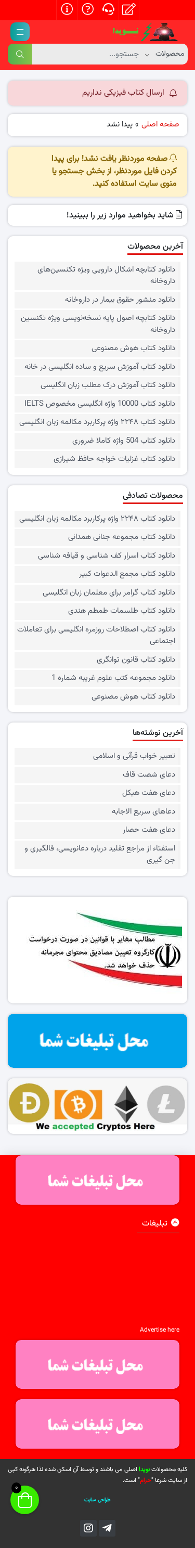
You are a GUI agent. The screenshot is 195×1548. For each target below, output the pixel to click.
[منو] (20, 31)
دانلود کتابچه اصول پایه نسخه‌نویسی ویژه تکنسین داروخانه (98, 324)
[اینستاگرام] (88, 1528)
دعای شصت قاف (149, 775)
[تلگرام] (107, 1528)
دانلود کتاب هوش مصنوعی (133, 348)
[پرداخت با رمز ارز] (97, 1106)
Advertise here (159, 1330)
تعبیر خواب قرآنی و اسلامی (134, 756)
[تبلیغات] (97, 1041)
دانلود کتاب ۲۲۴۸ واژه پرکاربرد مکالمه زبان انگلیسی (97, 422)
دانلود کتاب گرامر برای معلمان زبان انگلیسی (109, 593)
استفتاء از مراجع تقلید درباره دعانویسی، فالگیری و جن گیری (99, 855)
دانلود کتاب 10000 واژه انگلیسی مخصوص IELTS (99, 404)
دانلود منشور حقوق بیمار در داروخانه (120, 300)
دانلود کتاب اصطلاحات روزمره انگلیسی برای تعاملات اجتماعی (96, 636)
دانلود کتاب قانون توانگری (136, 660)
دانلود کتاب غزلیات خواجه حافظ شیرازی (114, 459)
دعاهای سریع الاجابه (143, 812)
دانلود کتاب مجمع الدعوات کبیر (127, 574)
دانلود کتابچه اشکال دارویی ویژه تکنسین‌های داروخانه (106, 276)
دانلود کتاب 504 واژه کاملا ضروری (123, 441)
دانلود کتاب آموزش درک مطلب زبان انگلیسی (108, 385)
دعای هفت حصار (149, 830)
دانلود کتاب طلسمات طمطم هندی (121, 611)
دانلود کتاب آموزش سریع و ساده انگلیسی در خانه (99, 367)
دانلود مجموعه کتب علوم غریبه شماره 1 (113, 678)
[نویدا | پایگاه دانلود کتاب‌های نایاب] (145, 32)
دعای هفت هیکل (148, 793)
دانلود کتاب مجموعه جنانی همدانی (121, 537)
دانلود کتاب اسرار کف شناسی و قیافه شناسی (106, 556)
